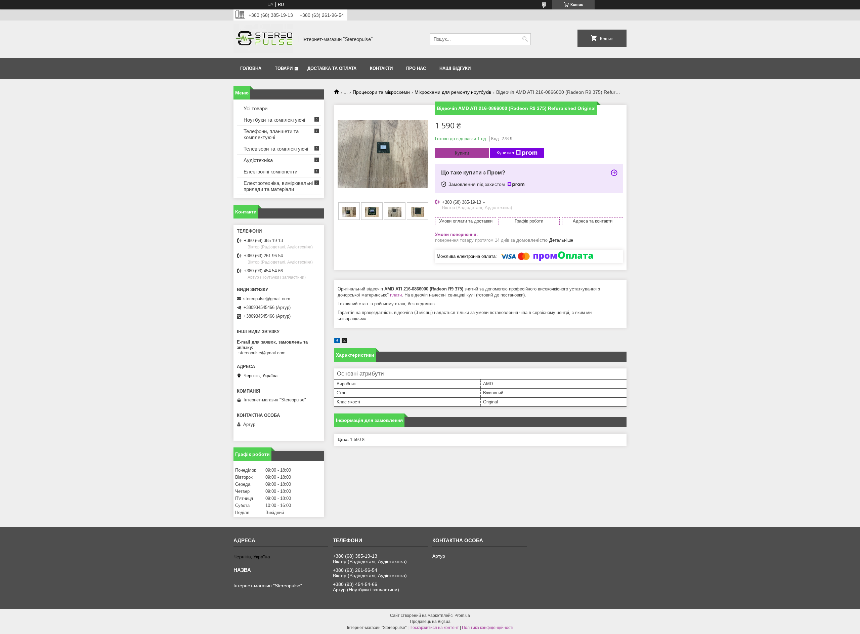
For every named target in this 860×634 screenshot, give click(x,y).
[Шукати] (525, 39)
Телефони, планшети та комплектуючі (271, 134)
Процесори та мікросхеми (381, 92)
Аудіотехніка (258, 160)
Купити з (505, 152)
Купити (462, 153)
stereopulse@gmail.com (266, 298)
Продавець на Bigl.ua (430, 621)
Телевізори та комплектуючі (276, 149)
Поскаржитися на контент (434, 627)
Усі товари (255, 108)
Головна (250, 68)
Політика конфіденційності (487, 627)
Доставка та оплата (331, 68)
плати (396, 295)
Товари (284, 68)
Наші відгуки (455, 68)
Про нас (416, 68)
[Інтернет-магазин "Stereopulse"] (263, 39)
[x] (344, 341)
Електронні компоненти (270, 171)
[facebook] (337, 341)
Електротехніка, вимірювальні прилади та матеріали (278, 186)
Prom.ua (462, 615)
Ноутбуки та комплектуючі (274, 120)
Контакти (381, 68)
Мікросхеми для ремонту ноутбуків (453, 92)
